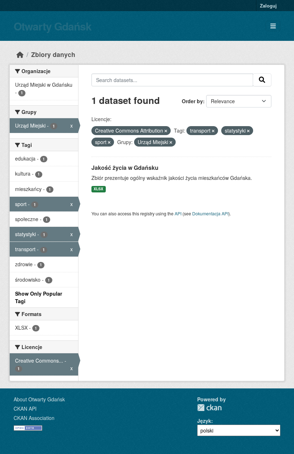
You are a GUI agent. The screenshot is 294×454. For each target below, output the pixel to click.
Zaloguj (268, 5)
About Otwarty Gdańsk (39, 399)
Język (204, 420)
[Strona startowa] (20, 54)
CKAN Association (34, 417)
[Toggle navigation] (273, 26)
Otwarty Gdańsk (52, 26)
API (178, 213)
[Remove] (166, 131)
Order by (192, 101)
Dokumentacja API (210, 213)
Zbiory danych (53, 54)
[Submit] (262, 79)
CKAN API (25, 408)
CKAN (209, 407)
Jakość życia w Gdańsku (124, 167)
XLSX (98, 188)
